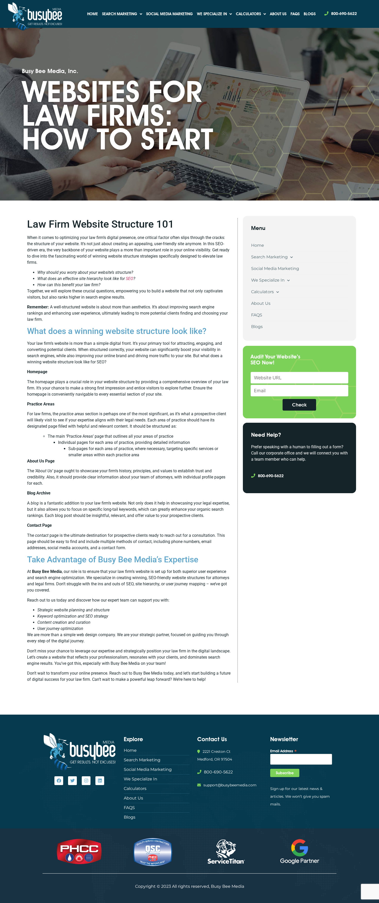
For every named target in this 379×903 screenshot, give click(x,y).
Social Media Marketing (169, 14)
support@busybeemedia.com (230, 785)
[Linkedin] (99, 780)
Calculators (248, 14)
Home (92, 14)
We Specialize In (212, 14)
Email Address (283, 750)
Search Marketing (119, 14)
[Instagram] (86, 780)
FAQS (295, 14)
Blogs (310, 14)
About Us (278, 14)
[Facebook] (58, 780)
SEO (129, 278)
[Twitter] (72, 780)
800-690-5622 (344, 13)
